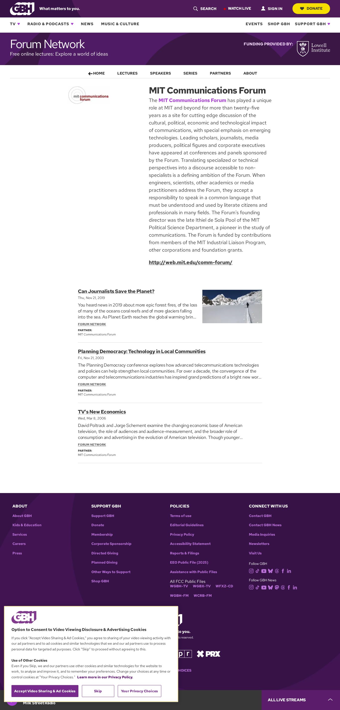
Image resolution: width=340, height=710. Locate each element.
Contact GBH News (265, 525)
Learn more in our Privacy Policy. (105, 677)
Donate (315, 8)
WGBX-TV (202, 586)
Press (17, 553)
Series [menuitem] (190, 73)
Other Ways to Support (110, 572)
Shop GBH (279, 23)
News (87, 23)
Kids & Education (27, 525)
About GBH (22, 516)
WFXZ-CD (224, 586)
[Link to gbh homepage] (22, 8)
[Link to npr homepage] (181, 653)
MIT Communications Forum (192, 100)
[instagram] (251, 570)
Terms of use (180, 516)
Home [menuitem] (99, 73)
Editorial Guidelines (187, 525)
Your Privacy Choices (139, 691)
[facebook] (283, 570)
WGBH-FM (179, 596)
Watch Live (239, 8)
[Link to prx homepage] (208, 653)
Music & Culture (120, 23)
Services (19, 534)
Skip (98, 691)
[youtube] (263, 570)
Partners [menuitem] (220, 73)
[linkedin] (289, 570)
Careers (19, 544)
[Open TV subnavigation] (18, 24)
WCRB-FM (203, 596)
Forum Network (92, 324)
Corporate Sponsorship (111, 544)
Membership (102, 534)
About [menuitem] (250, 73)
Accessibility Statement (190, 544)
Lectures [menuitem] (127, 73)
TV (13, 23)
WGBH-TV (179, 586)
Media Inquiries (262, 534)
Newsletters (259, 544)
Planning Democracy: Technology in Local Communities (142, 351)
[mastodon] (277, 587)
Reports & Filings (184, 553)
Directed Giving (104, 553)
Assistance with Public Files (193, 572)
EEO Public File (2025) (189, 562)
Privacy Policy (182, 534)
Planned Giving (104, 562)
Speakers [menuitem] (160, 73)
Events (254, 23)
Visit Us (255, 553)
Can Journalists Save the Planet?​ (116, 291)
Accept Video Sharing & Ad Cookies (45, 691)
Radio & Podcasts (48, 23)
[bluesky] (270, 570)
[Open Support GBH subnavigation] (329, 24)
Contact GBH (260, 516)
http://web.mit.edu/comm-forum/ (190, 262)
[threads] (277, 570)
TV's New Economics (102, 411)
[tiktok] (257, 570)
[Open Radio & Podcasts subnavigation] (72, 24)
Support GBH (310, 23)
